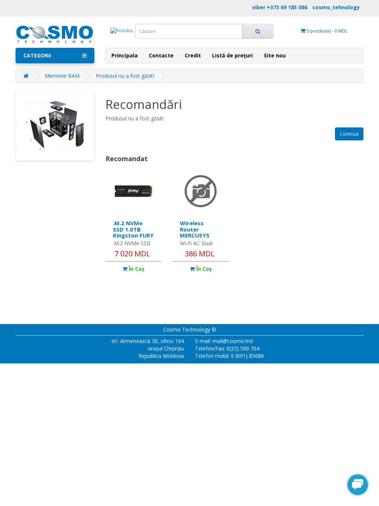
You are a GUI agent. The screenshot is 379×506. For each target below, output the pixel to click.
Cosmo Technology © (189, 329)
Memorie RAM (62, 75)
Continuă (349, 134)
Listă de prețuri (232, 55)
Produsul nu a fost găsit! (125, 75)
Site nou (275, 55)
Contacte (161, 55)
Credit (193, 55)
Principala (124, 55)
